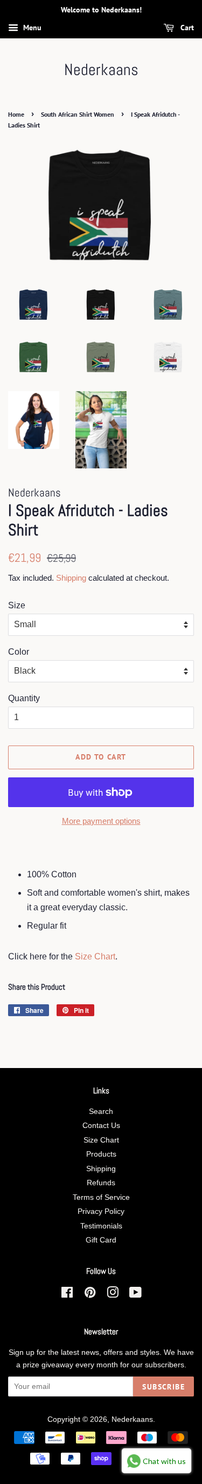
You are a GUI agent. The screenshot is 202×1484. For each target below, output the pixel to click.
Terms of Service (101, 1197)
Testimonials (101, 1226)
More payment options (101, 820)
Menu (31, 27)
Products (101, 1154)
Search (101, 1111)
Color (18, 651)
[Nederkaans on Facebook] (67, 1295)
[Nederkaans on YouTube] (135, 1295)
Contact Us (101, 1126)
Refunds (101, 1183)
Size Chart (95, 956)
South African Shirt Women (77, 114)
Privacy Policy (101, 1211)
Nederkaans (101, 69)
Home (16, 114)
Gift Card (101, 1240)
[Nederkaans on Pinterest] (90, 1295)
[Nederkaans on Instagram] (113, 1295)
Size (16, 605)
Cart (186, 27)
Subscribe (163, 1387)
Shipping (71, 577)
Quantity (24, 698)
